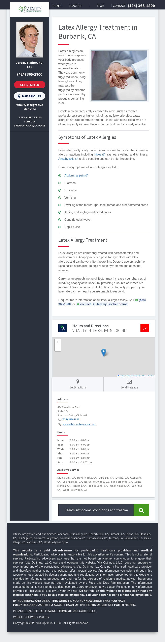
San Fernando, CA (75, 538)
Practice (75, 6)
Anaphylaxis (66, 158)
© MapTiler (129, 376)
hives (97, 154)
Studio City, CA (79, 534)
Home (56, 6)
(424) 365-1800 (141, 5)
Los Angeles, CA (27, 538)
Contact (119, 6)
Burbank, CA (117, 534)
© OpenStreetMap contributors (143, 376)
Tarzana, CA (116, 538)
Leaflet (121, 376)
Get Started (29, 85)
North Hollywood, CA (50, 538)
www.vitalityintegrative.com (79, 424)
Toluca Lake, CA (133, 538)
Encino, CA (132, 534)
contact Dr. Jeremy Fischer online (103, 304)
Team (100, 6)
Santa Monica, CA (97, 538)
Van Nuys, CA (34, 542)
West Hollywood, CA (56, 542)
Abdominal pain (74, 175)
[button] (103, 353)
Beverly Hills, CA (98, 534)
